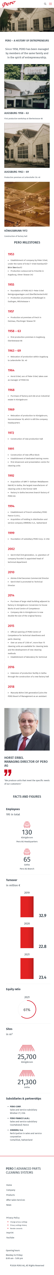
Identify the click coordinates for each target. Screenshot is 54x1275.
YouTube (10, 1237)
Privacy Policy (13, 1218)
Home (9, 1185)
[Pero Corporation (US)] (9, 4)
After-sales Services (15, 1200)
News (8, 1205)
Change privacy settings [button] (18, 1222)
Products (10, 1195)
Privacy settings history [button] (18, 1225)
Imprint (10, 1232)
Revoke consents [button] (16, 1228)
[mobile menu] (50, 4)
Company (10, 1190)
